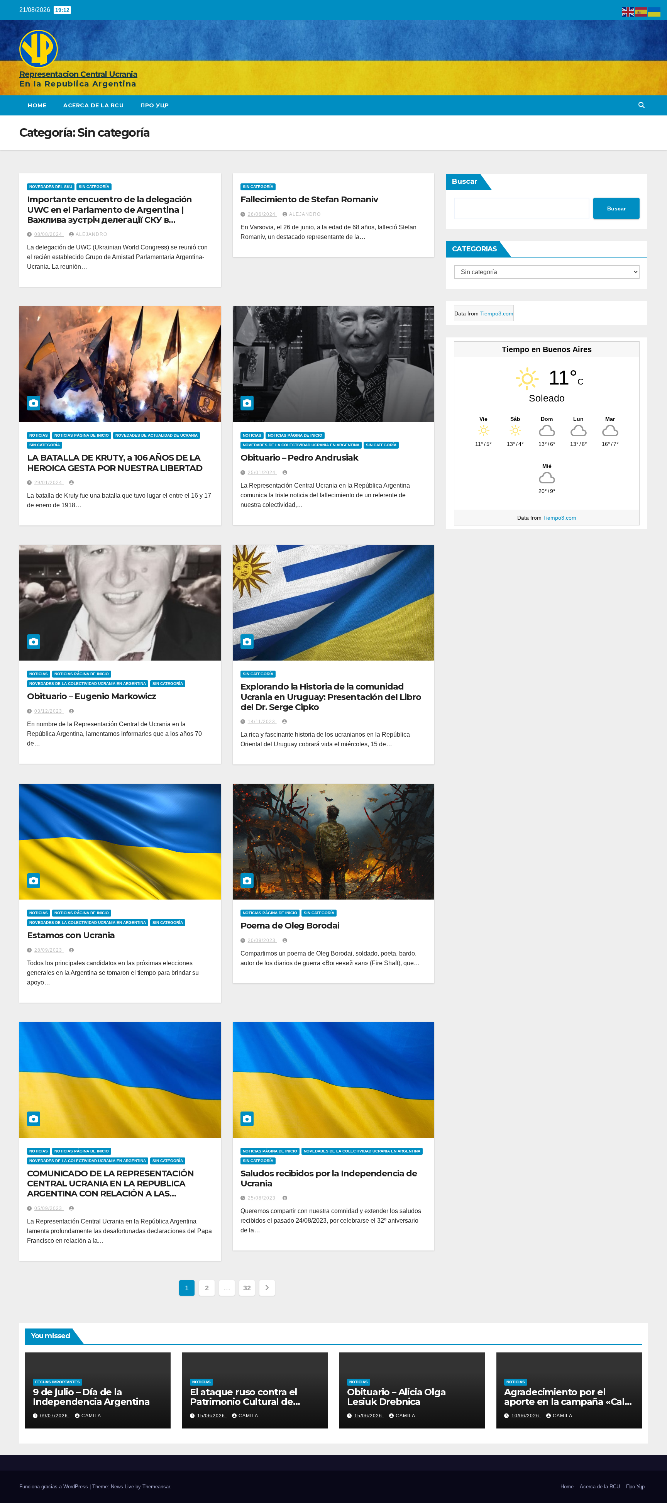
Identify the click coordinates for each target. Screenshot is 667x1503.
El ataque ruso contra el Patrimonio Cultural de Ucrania (243, 1401)
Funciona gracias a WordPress (54, 1486)
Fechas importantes (57, 1382)
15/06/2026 (212, 1415)
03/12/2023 (49, 711)
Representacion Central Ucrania (78, 74)
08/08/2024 (49, 234)
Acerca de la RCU (93, 105)
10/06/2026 (526, 1415)
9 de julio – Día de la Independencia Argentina (91, 1396)
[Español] (641, 11)
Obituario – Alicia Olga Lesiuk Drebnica (396, 1396)
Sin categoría (94, 187)
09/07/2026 (54, 1415)
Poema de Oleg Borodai (289, 925)
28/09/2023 (49, 950)
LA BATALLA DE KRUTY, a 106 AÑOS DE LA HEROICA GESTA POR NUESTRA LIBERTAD (114, 462)
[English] (628, 11)
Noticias (38, 435)
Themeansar (156, 1486)
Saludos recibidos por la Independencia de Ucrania (328, 1178)
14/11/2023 (262, 721)
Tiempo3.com (496, 313)
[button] (641, 105)
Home (37, 105)
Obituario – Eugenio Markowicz (91, 696)
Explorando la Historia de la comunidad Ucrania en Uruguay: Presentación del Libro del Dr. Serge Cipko (330, 696)
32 (247, 1288)
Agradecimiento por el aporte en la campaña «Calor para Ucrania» (569, 1401)
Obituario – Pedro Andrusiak (299, 457)
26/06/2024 (262, 214)
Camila (91, 1415)
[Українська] (654, 11)
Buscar (464, 181)
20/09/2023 (262, 940)
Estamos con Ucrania (71, 935)
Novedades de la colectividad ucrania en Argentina (301, 445)
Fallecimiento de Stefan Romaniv (309, 199)
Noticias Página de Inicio (81, 435)
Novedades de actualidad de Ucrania (156, 435)
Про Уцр (155, 105)
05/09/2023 (49, 1208)
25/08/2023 (262, 1198)
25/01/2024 (262, 472)
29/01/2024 (49, 482)
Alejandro (91, 234)
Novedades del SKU (50, 187)
